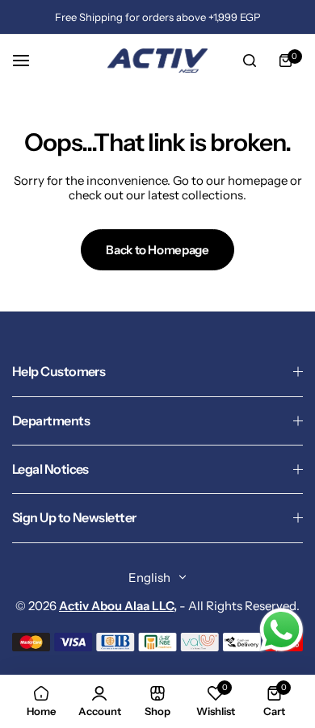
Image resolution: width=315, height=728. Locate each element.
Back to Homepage (157, 249)
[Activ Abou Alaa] (157, 60)
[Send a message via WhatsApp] (281, 630)
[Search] (249, 60)
